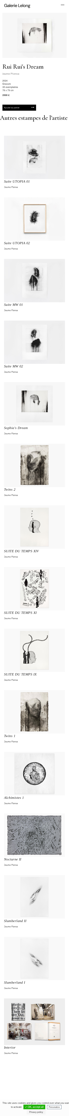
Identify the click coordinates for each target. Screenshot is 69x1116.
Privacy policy (36, 1112)
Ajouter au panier (11, 107)
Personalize (54, 1107)
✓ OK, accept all (34, 1107)
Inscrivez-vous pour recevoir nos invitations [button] (32, 1075)
